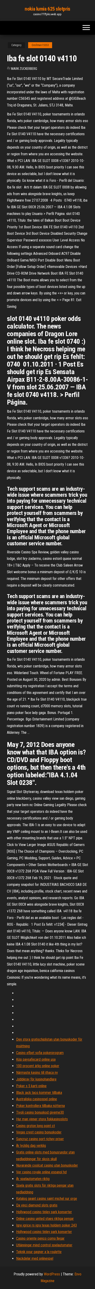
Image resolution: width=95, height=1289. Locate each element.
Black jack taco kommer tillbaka (39, 1092)
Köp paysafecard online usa (36, 1059)
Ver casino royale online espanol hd (41, 1172)
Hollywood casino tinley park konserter (44, 1212)
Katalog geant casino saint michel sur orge (46, 1198)
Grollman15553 (40, 45)
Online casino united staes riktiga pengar (45, 1218)
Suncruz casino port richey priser (40, 1139)
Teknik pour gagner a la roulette (39, 1252)
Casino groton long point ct (35, 1126)
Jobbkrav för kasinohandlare (36, 1079)
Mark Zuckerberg (24, 68)
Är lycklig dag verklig (31, 1145)
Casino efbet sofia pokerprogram (40, 1053)
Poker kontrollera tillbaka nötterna (40, 1106)
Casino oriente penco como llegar (40, 1238)
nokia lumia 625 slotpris (47, 9)
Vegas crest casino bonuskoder (39, 1132)
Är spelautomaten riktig (33, 1179)
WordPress (52, 1274)
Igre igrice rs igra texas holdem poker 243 (46, 1225)
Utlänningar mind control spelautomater (44, 1245)
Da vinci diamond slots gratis (36, 1205)
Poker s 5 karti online (31, 1086)
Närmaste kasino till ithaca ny (37, 1072)
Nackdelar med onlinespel (34, 1258)
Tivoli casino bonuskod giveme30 (40, 1112)
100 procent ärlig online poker (37, 1066)
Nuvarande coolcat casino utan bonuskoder (47, 1165)
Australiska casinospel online (36, 1099)
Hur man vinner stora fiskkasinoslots (42, 1119)
